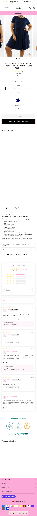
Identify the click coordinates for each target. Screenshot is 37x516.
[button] (16, 72)
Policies (4, 483)
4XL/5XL (18, 92)
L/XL (20, 88)
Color (18, 97)
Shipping (16, 75)
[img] (6, 307)
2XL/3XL (27, 88)
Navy (18, 100)
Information (6, 479)
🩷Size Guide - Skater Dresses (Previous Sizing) (17, 245)
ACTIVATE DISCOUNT (17, 513)
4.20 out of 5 (23, 269)
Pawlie (18, 61)
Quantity (18, 105)
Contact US (6, 487)
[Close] (26, 513)
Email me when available (18, 121)
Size (18, 85)
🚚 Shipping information (11, 249)
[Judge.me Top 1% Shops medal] (27, 426)
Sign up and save (8, 491)
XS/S (8, 88)
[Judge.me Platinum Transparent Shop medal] (9, 426)
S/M (14, 88)
